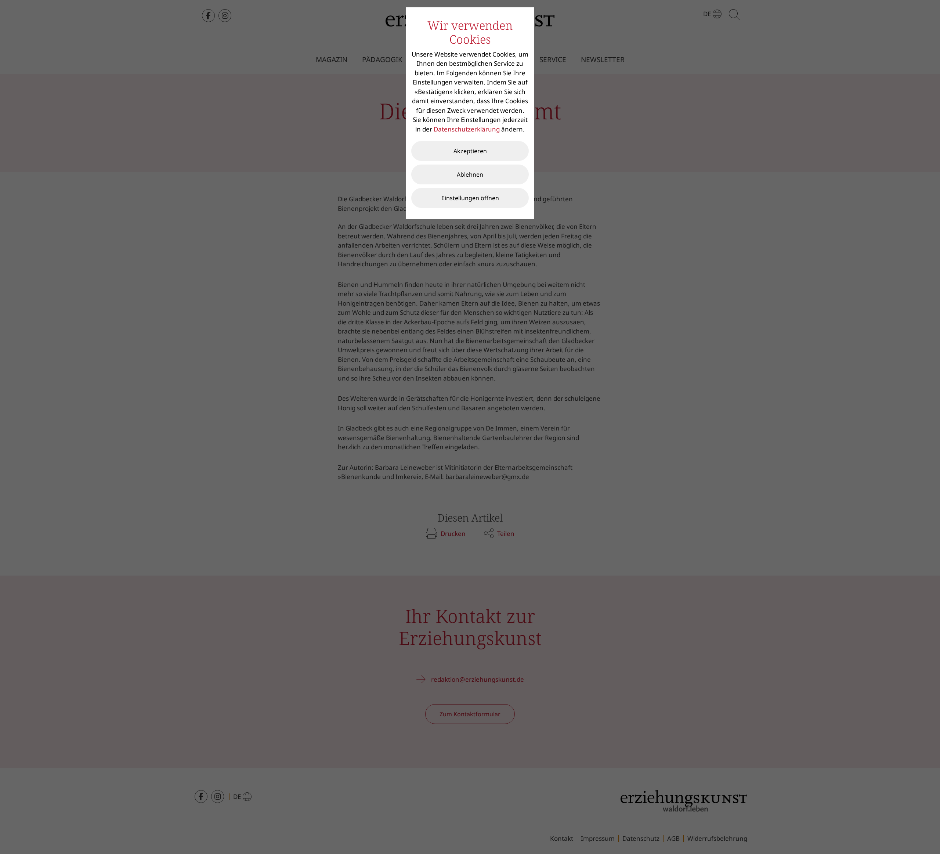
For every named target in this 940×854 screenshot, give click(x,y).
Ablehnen (470, 174)
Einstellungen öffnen (470, 198)
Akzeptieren (470, 151)
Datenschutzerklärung (467, 129)
